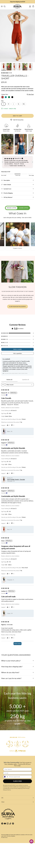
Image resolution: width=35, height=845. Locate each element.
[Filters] (3, 384)
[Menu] (2, 6)
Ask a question (17, 353)
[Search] (5, 6)
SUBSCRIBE (17, 781)
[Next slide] (31, 144)
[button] (5, 73)
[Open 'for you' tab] (31, 841)
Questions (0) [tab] (25, 379)
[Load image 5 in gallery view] (17, 35)
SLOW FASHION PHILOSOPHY (17, 306)
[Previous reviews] (3, 162)
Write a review (17, 349)
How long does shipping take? (11, 666)
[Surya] (17, 6)
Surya (6, 837)
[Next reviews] (32, 162)
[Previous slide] (3, 144)
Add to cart (17, 116)
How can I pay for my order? (11, 678)
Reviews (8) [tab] (9, 379)
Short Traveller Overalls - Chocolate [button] (16, 479)
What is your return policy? (11, 661)
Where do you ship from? (10, 672)
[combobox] (5, 776)
